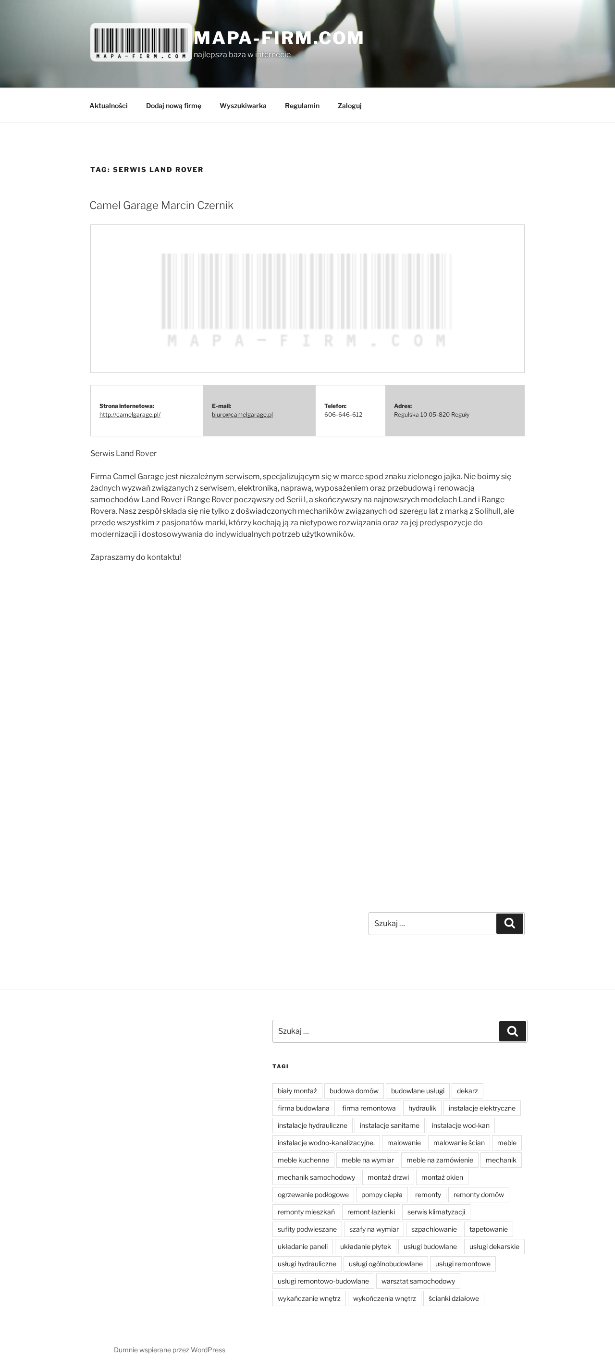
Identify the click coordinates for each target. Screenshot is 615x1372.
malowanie (404, 1142)
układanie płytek (365, 1246)
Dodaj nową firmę (173, 105)
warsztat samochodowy (418, 1281)
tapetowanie (488, 1229)
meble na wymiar (368, 1160)
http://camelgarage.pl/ (129, 414)
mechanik (501, 1160)
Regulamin (302, 105)
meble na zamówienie (439, 1160)
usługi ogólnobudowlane (386, 1264)
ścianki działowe (454, 1298)
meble (507, 1142)
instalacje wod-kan (461, 1125)
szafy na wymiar (374, 1229)
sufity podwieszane (307, 1229)
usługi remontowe (463, 1264)
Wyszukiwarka (243, 105)
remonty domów (479, 1194)
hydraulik (422, 1108)
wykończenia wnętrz (384, 1298)
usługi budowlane (430, 1246)
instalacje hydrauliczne (312, 1125)
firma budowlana (304, 1108)
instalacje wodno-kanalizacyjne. (326, 1142)
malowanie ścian (459, 1142)
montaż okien (442, 1177)
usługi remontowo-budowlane (323, 1281)
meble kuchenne (303, 1160)
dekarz (467, 1091)
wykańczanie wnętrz (309, 1298)
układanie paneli (303, 1246)
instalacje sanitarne (389, 1125)
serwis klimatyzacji (436, 1212)
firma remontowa (369, 1108)
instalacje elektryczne (482, 1108)
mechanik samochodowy (316, 1177)
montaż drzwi (388, 1177)
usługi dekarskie (494, 1246)
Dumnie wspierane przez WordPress (169, 1350)
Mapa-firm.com (279, 38)
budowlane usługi (417, 1091)
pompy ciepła (382, 1194)
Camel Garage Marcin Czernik (161, 205)
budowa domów (354, 1091)
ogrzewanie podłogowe (313, 1194)
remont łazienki (371, 1212)
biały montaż (297, 1091)
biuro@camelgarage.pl (242, 414)
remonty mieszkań (306, 1212)
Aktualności (108, 105)
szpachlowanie (434, 1229)
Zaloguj (350, 105)
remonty (428, 1194)
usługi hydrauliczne (307, 1264)
